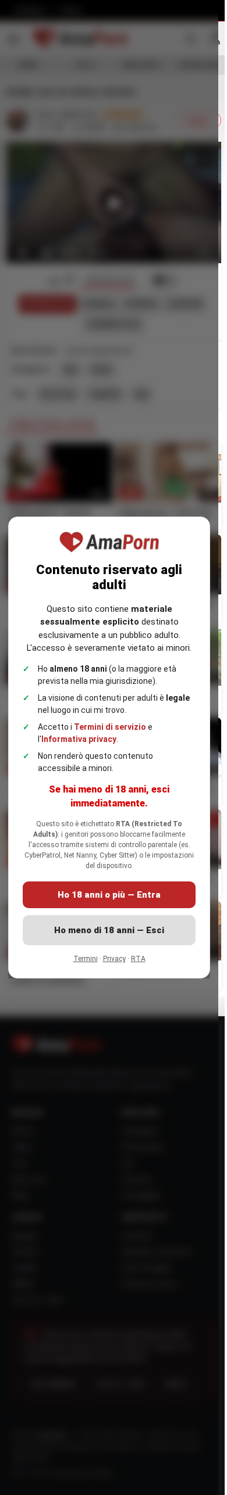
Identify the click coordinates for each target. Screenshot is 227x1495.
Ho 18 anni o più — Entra (109, 895)
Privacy (114, 959)
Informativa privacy (78, 739)
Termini (85, 959)
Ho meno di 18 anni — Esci (109, 930)
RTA (138, 959)
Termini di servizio (110, 727)
